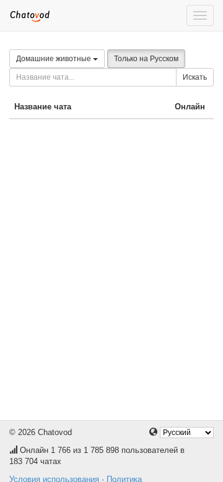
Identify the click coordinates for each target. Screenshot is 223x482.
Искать (195, 77)
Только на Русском (146, 58)
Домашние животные (54, 58)
